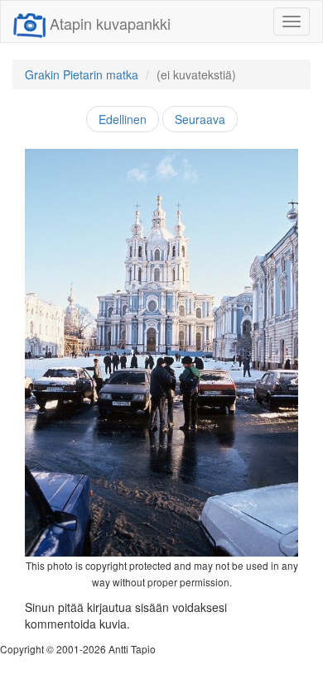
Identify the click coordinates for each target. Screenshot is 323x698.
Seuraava (200, 119)
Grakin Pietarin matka (81, 74)
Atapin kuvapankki (110, 23)
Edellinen (123, 119)
